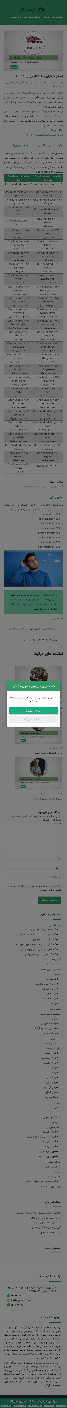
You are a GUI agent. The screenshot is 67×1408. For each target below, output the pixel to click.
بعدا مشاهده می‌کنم (33, 719)
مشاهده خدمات (33, 711)
